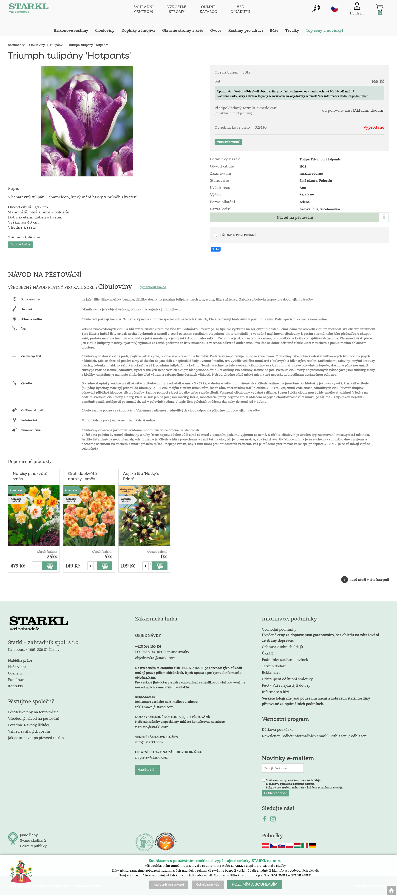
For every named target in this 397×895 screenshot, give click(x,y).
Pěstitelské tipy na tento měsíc (33, 711)
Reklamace (271, 672)
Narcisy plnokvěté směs (30, 476)
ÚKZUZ (267, 653)
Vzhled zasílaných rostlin (29, 731)
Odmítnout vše (207, 884)
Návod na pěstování (295, 217)
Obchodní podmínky (320, 635)
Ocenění (15, 673)
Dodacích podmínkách (354, 96)
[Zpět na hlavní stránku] (391, 890)
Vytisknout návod (153, 287)
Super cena (15, 490)
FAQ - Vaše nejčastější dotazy (286, 685)
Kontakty (15, 685)
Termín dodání (274, 665)
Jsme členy (29, 834)
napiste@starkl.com (151, 726)
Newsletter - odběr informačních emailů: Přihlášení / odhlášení (315, 735)
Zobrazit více (20, 244)
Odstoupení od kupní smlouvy (287, 678)
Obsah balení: (47, 551)
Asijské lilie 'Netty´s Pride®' (141, 476)
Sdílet (215, 249)
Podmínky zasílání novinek (285, 659)
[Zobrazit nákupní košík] (379, 7)
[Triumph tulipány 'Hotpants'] (87, 121)
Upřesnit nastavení (169, 884)
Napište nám (147, 769)
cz (334, 8)
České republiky (33, 845)
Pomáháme (17, 679)
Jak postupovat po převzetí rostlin (36, 737)
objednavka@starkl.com (155, 657)
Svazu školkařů (33, 840)
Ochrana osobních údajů (282, 646)
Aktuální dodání (368, 110)
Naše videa (17, 666)
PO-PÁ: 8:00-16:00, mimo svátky (162, 651)
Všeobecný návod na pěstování (33, 718)
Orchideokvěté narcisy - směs (82, 476)
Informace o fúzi (275, 691)
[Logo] (28, 9)
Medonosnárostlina (126, 490)
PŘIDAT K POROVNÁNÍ (238, 234)
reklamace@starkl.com (154, 706)
